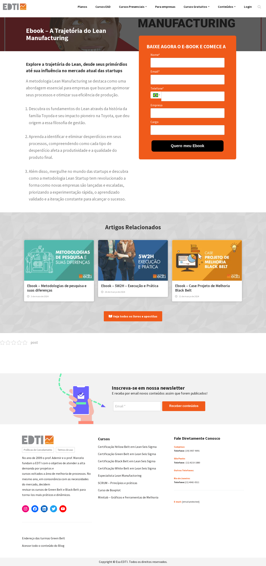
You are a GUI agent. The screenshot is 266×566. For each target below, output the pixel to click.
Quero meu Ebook (187, 146)
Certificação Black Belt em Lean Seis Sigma (126, 461)
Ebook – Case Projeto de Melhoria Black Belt (202, 288)
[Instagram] (25, 508)
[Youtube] (62, 508)
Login (248, 7)
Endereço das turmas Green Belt (43, 538)
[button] (146, 6)
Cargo (155, 122)
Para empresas (165, 7)
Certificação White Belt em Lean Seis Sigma (127, 468)
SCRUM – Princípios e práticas (117, 483)
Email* (155, 71)
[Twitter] (53, 508)
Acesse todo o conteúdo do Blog (43, 546)
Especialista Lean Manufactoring (120, 475)
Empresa (156, 105)
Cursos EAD (103, 7)
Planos (82, 7)
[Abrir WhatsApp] (10, 556)
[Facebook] (34, 508)
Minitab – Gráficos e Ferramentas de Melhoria (128, 497)
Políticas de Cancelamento (38, 450)
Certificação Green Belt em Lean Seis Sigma (127, 454)
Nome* (155, 55)
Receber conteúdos (183, 406)
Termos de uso (65, 450)
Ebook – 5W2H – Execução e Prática (129, 285)
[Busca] (259, 7)
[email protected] (190, 501)
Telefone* (157, 88)
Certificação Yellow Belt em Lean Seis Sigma (127, 447)
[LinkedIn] (44, 508)
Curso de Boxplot (109, 490)
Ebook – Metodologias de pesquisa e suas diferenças (56, 288)
